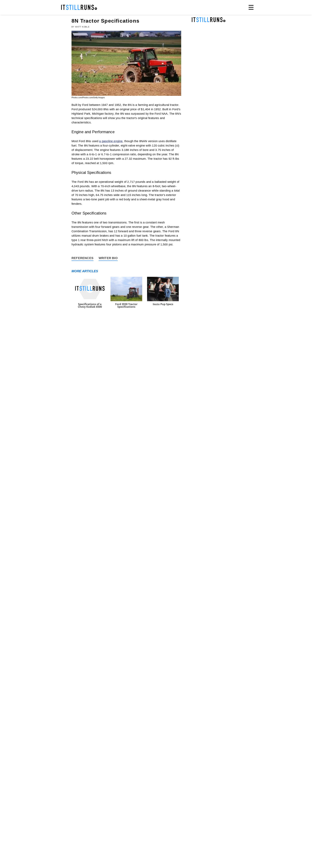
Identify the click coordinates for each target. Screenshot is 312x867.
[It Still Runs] (79, 7)
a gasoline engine (111, 141)
